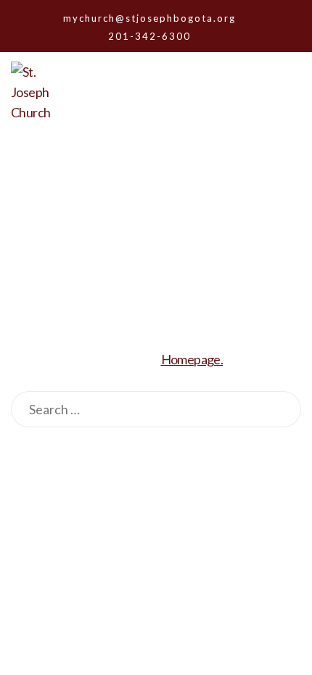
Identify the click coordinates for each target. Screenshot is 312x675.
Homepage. (192, 359)
